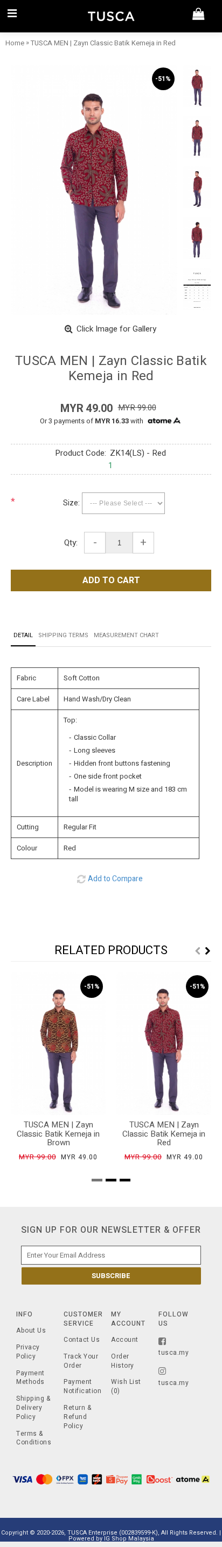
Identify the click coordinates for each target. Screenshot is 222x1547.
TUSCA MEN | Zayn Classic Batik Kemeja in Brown (58, 1134)
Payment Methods (30, 1378)
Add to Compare (115, 878)
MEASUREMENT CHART (126, 635)
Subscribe (111, 1276)
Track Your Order (81, 1361)
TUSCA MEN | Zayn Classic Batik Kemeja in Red (163, 1134)
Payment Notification (82, 1386)
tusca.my (173, 1352)
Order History (122, 1361)
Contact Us (82, 1340)
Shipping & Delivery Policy (33, 1407)
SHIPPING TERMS (63, 635)
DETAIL (23, 635)
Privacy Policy (28, 1352)
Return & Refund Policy (77, 1416)
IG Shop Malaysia (129, 1538)
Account (124, 1340)
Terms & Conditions (33, 1438)
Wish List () (126, 1386)
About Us (31, 1330)
